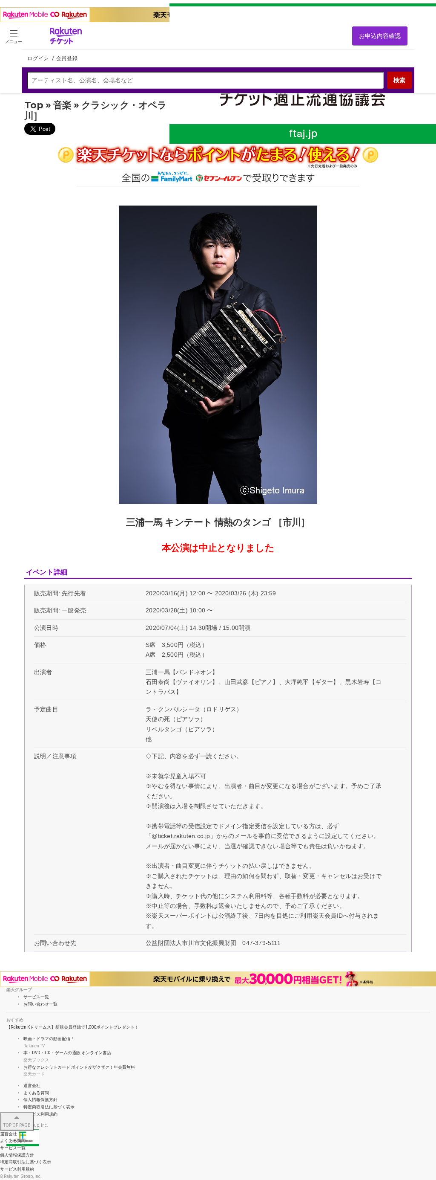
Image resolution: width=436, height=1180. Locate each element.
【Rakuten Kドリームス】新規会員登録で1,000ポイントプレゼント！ (72, 1027)
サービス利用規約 (40, 1114)
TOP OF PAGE (16, 1125)
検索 (399, 80)
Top (33, 105)
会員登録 (67, 58)
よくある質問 (36, 1092)
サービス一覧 (13, 1147)
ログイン (38, 58)
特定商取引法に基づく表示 (49, 1107)
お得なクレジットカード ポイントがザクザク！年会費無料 (79, 1067)
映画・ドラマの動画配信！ (49, 1038)
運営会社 (31, 1085)
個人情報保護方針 (40, 1099)
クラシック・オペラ (124, 105)
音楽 (62, 105)
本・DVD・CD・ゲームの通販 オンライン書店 (67, 1052)
